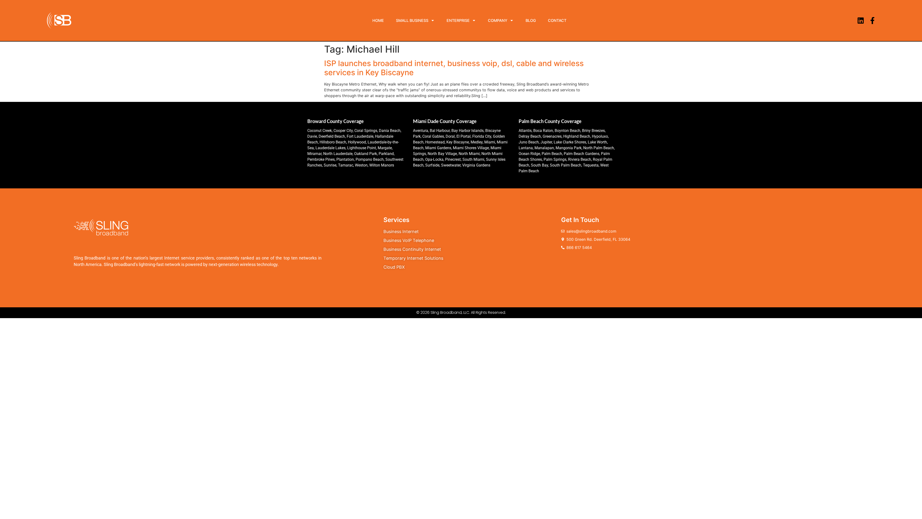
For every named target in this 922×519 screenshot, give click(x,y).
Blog (531, 20)
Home (378, 20)
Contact (557, 20)
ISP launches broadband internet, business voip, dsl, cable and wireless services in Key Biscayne (454, 68)
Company (497, 20)
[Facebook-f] (872, 20)
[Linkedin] (860, 20)
